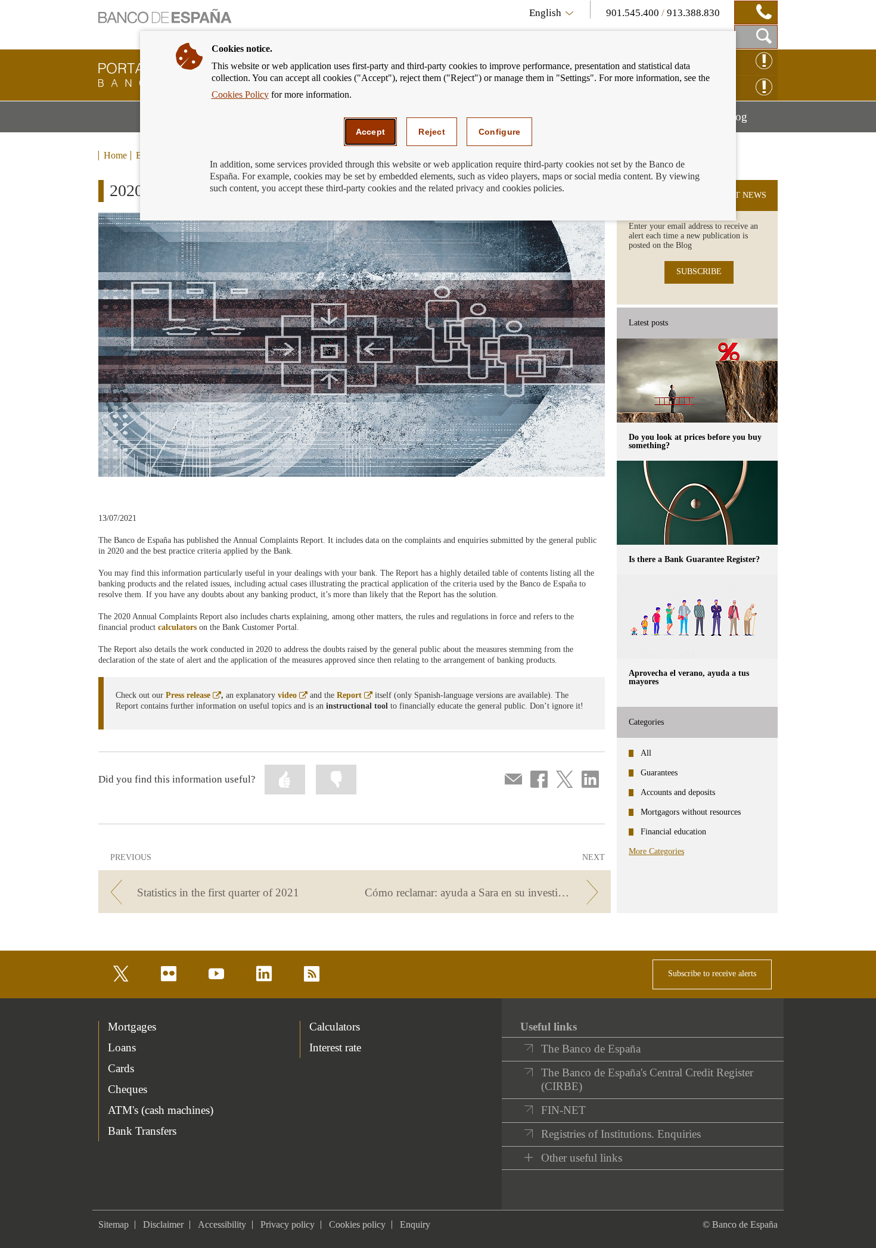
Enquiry (415, 1224)
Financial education (673, 831)
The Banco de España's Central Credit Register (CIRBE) (647, 1079)
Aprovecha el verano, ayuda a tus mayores (689, 677)
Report (354, 695)
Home (115, 155)
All (646, 753)
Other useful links (581, 1157)
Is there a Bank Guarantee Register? (694, 559)
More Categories (656, 851)
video (292, 695)
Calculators (334, 1026)
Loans (122, 1047)
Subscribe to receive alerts (712, 973)
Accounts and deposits (678, 792)
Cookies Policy (240, 94)
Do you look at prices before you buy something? (695, 441)
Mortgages (132, 1026)
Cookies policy (357, 1224)
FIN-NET (563, 1110)
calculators (177, 627)
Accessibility (222, 1224)
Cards (121, 1068)
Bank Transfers (142, 1131)
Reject (431, 131)
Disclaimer (163, 1224)
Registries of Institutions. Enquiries (621, 1134)
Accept (371, 131)
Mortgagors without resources (691, 812)
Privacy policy (287, 1224)
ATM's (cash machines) (160, 1110)
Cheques (127, 1089)
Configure (500, 131)
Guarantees (659, 772)
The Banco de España (591, 1048)
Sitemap (113, 1224)
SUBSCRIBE (699, 271)
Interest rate (335, 1047)
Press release (193, 695)
